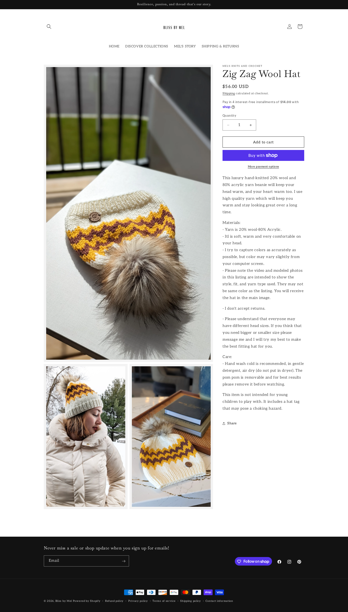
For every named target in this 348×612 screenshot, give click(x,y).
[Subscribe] (123, 561)
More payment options (263, 166)
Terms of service (163, 600)
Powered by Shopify (87, 601)
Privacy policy (138, 600)
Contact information (219, 600)
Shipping (229, 93)
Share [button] (232, 423)
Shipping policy (190, 600)
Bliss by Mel (63, 601)
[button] (49, 26)
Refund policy (114, 600)
